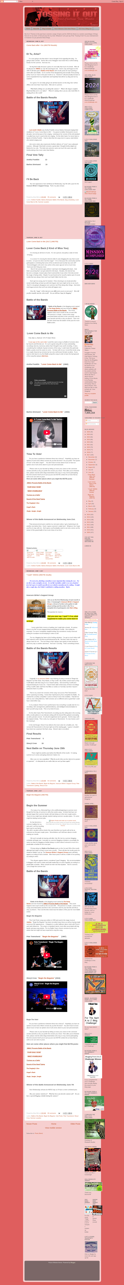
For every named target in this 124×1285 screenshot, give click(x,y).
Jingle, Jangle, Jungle (34, 511)
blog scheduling (70, 200)
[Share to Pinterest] (71, 197)
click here (45, 356)
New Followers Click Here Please (65, 28)
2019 (88, 449)
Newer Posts (31, 1124)
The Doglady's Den (33, 503)
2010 (88, 530)
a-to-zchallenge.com (91, 70)
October (91, 462)
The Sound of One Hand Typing (91, 641)
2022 (88, 442)
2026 (88, 432)
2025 (88, 434)
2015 (88, 517)
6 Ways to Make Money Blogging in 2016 (40, 554)
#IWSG (38, 68)
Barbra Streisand (46, 200)
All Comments (91, 424)
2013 (88, 522)
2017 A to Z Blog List (85, 28)
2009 (88, 532)
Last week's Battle (35, 130)
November (91, 459)
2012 (88, 524)
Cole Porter (59, 1116)
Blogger (73, 1262)
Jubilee (29, 922)
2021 (88, 444)
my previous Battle (43, 678)
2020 (88, 447)
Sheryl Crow (43, 785)
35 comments (52, 197)
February (91, 509)
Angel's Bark (31, 507)
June (90, 472)
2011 (88, 527)
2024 (88, 437)
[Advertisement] (53, 220)
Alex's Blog (73, 608)
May (89, 501)
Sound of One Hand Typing (36, 499)
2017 (88, 455)
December (91, 457)
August (90, 467)
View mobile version (53, 1128)
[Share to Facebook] (69, 197)
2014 (88, 519)
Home (28, 28)
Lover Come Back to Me (51, 364)
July (89, 469)
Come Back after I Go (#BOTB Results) (42, 45)
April (89, 503)
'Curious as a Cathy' (33, 495)
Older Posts (75, 1124)
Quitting (36, 785)
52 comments (52, 781)
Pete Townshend (68, 1116)
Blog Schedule (46, 28)
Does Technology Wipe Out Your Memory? (58, 555)
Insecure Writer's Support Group (66, 783)
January (91, 511)
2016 (88, 514)
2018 (88, 452)
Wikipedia (63, 825)
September (92, 464)
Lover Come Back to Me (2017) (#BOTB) (42, 242)
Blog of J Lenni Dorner (91, 647)
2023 (88, 439)
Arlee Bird (90, 344)
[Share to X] (67, 197)
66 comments (52, 563)
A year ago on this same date (37, 342)
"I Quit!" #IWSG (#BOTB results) (39, 575)
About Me (36, 28)
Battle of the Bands (47, 70)
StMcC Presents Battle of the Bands (39, 483)
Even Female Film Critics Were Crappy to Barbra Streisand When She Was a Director (49, 556)
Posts (89, 420)
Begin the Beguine (49, 783)
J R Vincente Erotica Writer (91, 653)
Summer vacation (43, 202)
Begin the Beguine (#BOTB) (37, 795)
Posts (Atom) (39, 1133)
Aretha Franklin (36, 200)
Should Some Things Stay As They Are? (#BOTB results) (31, 555)
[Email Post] (59, 197)
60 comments (52, 1113)
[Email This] (64, 197)
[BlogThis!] (66, 197)
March (90, 506)
